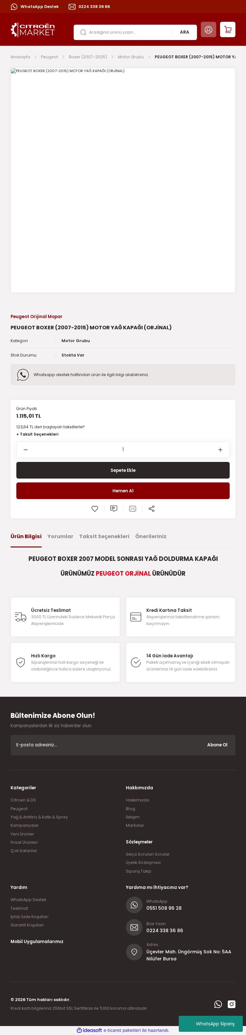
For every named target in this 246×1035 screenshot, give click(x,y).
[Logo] (33, 29)
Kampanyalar (25, 825)
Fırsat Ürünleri (24, 842)
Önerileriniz (151, 536)
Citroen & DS (23, 800)
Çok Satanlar (24, 850)
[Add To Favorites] (94, 508)
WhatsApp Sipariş (215, 1024)
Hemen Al (123, 491)
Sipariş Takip (139, 871)
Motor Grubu (76, 340)
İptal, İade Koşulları (29, 916)
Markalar (135, 825)
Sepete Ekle (123, 470)
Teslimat (19, 908)
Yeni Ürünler (22, 834)
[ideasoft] (89, 1030)
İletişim (133, 817)
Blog (130, 808)
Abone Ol (217, 745)
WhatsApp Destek (28, 899)
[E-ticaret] (122, 1030)
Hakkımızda (137, 800)
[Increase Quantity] (224, 449)
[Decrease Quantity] (22, 449)
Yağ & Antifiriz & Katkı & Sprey (39, 817)
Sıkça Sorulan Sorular (148, 854)
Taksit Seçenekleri (104, 536)
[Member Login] (208, 29)
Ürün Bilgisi (26, 536)
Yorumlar (60, 536)
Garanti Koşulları (27, 925)
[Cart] (227, 29)
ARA (184, 32)
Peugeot (19, 808)
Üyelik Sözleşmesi (143, 862)
